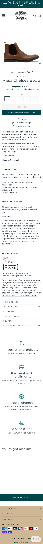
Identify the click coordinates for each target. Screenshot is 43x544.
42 (14, 98)
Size (21, 94)
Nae (30, 72)
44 (27, 98)
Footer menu (9, 508)
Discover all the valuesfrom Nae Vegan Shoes (21, 294)
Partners (7, 514)
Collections (21, 72)
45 (34, 98)
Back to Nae (23, 497)
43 (20, 98)
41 (7, 98)
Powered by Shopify (21, 542)
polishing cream (9, 231)
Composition (10, 307)
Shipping (17, 89)
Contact (7, 519)
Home (12, 72)
